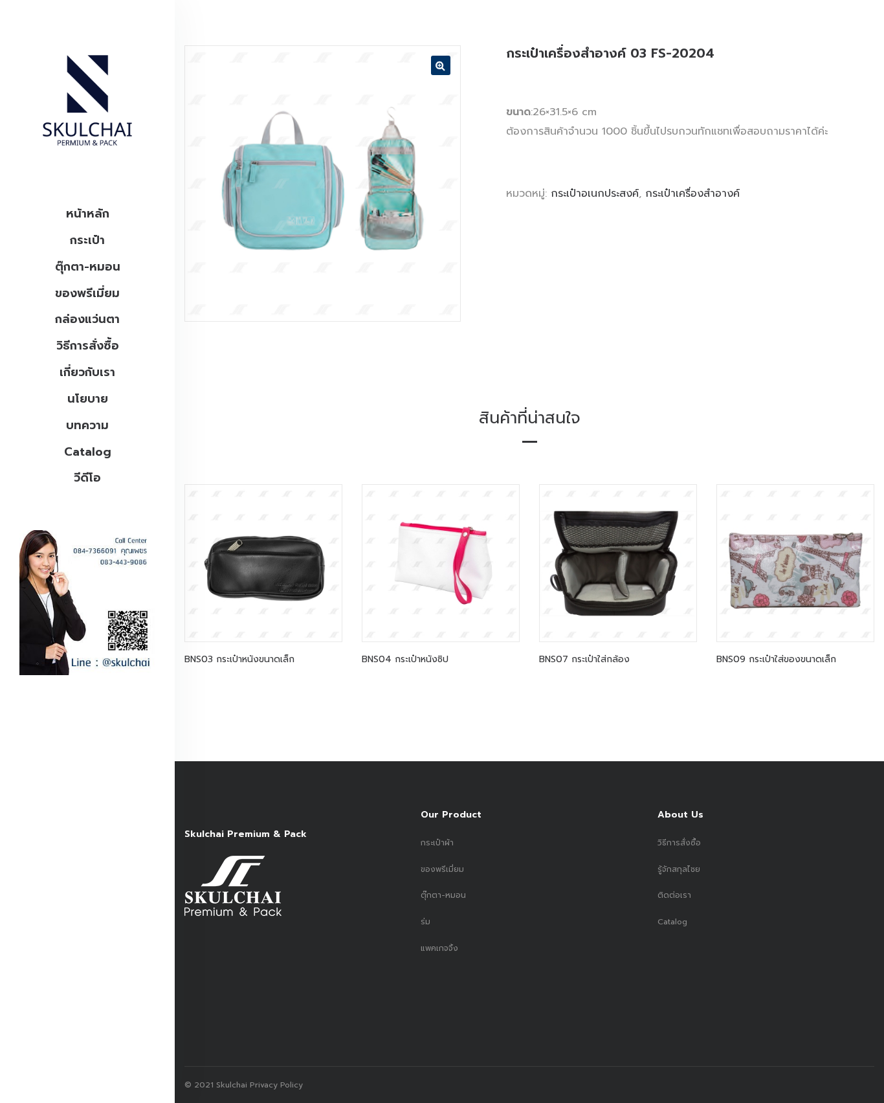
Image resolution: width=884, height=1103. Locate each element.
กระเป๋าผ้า (437, 843)
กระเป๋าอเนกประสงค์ (595, 193)
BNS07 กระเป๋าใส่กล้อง (584, 659)
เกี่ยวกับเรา (87, 372)
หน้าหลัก (87, 214)
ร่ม (425, 922)
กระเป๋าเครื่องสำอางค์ (692, 193)
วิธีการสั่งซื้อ (87, 346)
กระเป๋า (87, 240)
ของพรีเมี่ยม (87, 293)
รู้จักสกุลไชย (678, 869)
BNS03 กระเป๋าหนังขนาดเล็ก (239, 659)
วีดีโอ (87, 478)
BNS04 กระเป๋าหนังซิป (405, 659)
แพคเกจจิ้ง (439, 948)
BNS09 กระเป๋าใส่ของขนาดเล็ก (776, 659)
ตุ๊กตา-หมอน (87, 267)
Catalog (87, 452)
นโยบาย (87, 399)
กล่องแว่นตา (87, 319)
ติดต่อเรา (674, 895)
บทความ (87, 425)
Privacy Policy (275, 1085)
